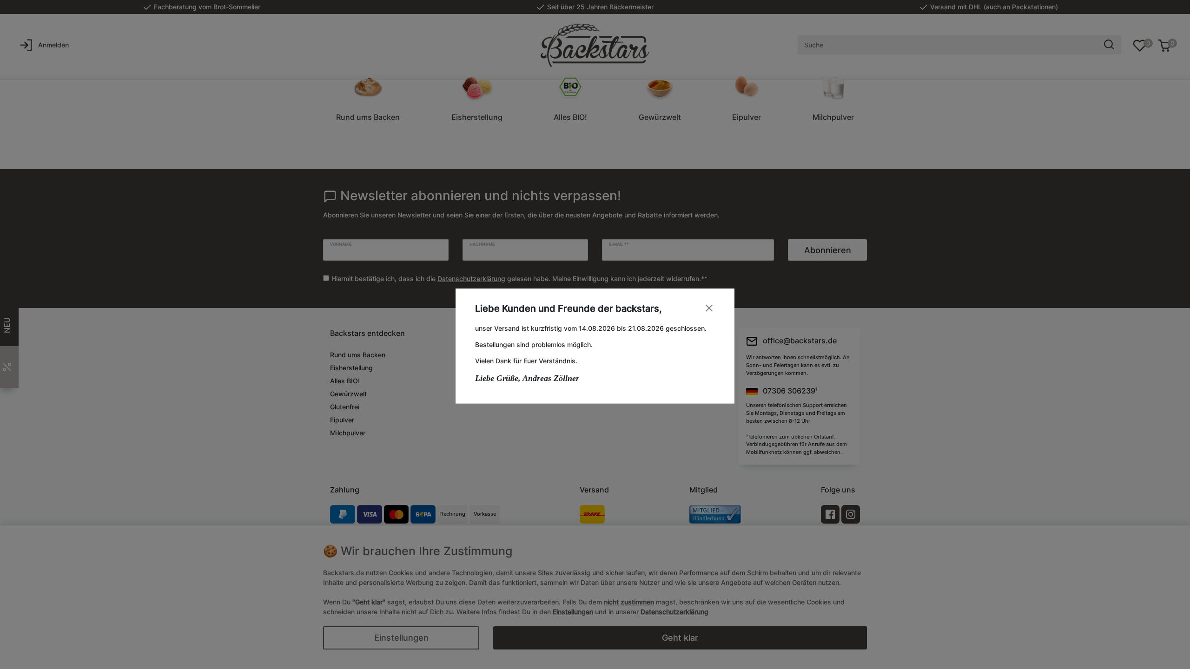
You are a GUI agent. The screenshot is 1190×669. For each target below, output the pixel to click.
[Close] (709, 308)
